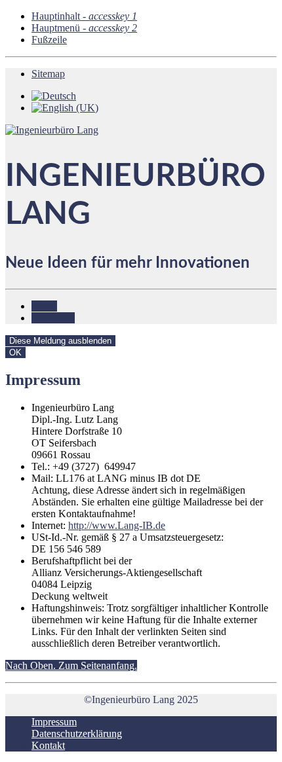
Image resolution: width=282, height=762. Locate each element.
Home (44, 306)
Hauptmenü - (84, 27)
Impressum (54, 721)
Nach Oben (71, 665)
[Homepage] (51, 130)
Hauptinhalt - (84, 16)
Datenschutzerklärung (76, 733)
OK (15, 352)
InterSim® (53, 317)
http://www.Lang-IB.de (116, 525)
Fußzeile (49, 39)
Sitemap (48, 73)
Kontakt (48, 745)
